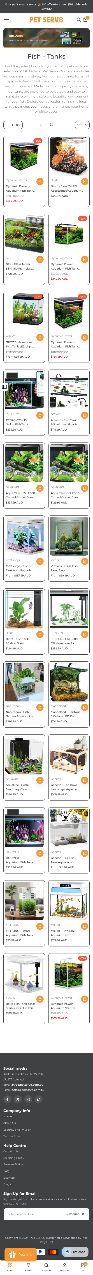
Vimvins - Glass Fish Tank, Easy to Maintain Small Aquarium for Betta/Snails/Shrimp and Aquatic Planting (65, 568)
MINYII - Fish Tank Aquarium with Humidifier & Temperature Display (65, 933)
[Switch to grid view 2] (51, 125)
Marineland (58, 706)
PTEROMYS (13, 413)
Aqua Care (13, 486)
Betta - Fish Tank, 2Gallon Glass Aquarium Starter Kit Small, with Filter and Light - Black (20, 641)
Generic (56, 778)
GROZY (11, 336)
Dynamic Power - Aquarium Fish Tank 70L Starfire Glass (64, 266)
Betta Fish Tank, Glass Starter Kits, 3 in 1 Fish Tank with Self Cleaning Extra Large (20, 1006)
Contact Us (10, 1151)
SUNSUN (57, 633)
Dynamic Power (16, 180)
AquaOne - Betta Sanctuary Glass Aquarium (17, 787)
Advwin (55, 413)
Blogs (7, 1184)
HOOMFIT (12, 851)
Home (7, 1116)
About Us (9, 1123)
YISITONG (12, 924)
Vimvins (56, 560)
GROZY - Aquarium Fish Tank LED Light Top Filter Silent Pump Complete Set (20, 344)
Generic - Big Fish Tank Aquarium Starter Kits (62, 860)
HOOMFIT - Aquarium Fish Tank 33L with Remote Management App (19, 860)
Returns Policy (13, 1164)
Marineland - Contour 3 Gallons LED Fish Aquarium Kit (65, 714)
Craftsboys (13, 560)
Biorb (54, 180)
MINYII (55, 924)
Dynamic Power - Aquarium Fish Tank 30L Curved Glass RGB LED (64, 344)
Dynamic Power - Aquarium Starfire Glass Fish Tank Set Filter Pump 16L (63, 1006)
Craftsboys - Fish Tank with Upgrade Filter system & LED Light (19, 568)
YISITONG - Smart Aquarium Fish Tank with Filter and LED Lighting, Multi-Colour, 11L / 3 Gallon (19, 933)
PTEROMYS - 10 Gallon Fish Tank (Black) (17, 422)
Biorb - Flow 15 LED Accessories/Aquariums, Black (67, 188)
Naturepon (13, 706)
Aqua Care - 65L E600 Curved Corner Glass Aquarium (20, 495)
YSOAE (10, 997)
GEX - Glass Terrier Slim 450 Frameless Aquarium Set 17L (19, 266)
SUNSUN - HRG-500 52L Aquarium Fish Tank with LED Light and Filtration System (65, 641)
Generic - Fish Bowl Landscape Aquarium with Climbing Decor (65, 787)
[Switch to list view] (42, 125)
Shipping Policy (13, 1157)
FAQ (6, 1171)
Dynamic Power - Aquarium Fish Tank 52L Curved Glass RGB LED (19, 188)
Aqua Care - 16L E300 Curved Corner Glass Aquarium (65, 495)
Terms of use (11, 1136)
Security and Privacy (16, 1129)
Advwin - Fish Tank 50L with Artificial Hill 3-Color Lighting (65, 422)
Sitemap (9, 1177)
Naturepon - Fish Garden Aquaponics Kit (19, 714)
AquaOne (12, 778)
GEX (9, 258)
